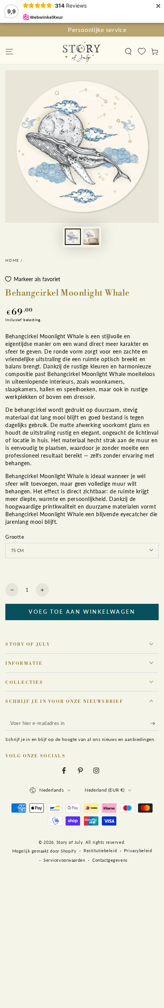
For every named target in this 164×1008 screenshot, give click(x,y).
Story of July (69, 842)
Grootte (14, 537)
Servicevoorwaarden (64, 860)
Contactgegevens (110, 860)
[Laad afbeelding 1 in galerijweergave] (73, 237)
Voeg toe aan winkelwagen (82, 611)
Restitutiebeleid (100, 850)
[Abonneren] (154, 723)
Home (12, 260)
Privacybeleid (138, 850)
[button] (128, 51)
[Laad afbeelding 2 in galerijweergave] (91, 237)
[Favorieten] (141, 51)
